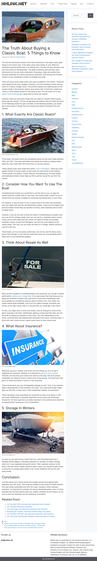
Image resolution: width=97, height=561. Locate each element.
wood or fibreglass (42, 169)
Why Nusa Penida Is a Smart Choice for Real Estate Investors (23, 527)
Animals (75, 89)
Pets (73, 144)
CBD (73, 105)
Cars (81, 4)
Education (43, 4)
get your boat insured (49, 373)
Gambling (75, 128)
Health (74, 134)
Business (34, 4)
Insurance (21, 523)
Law (73, 140)
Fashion (75, 118)
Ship (32, 523)
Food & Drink (76, 124)
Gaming (73, 4)
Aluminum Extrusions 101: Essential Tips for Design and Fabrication (81, 47)
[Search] (90, 15)
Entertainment (77, 115)
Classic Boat (13, 523)
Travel (74, 160)
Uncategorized (77, 163)
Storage (37, 523)
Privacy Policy (62, 4)
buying (6, 523)
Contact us (90, 4)
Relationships (77, 147)
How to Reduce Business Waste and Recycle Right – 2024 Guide (24, 525)
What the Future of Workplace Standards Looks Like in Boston (82, 69)
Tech (52, 4)
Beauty (74, 92)
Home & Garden (78, 137)
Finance (75, 121)
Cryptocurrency (77, 108)
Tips (5, 521)
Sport (74, 150)
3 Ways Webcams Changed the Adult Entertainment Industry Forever (82, 55)
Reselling (27, 523)
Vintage (42, 523)
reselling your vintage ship (21, 296)
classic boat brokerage (10, 94)
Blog (73, 95)
